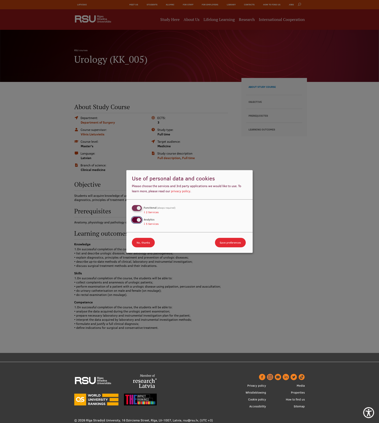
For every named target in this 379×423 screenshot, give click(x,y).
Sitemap (299, 406)
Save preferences (230, 243)
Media (301, 386)
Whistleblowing (256, 392)
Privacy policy (256, 386)
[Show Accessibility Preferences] (368, 412)
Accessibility (257, 406)
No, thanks (143, 243)
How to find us (295, 399)
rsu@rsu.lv (190, 420)
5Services (151, 224)
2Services (151, 212)
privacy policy (180, 191)
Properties (298, 392)
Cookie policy (257, 399)
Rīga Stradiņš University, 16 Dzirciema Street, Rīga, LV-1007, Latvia (133, 420)
